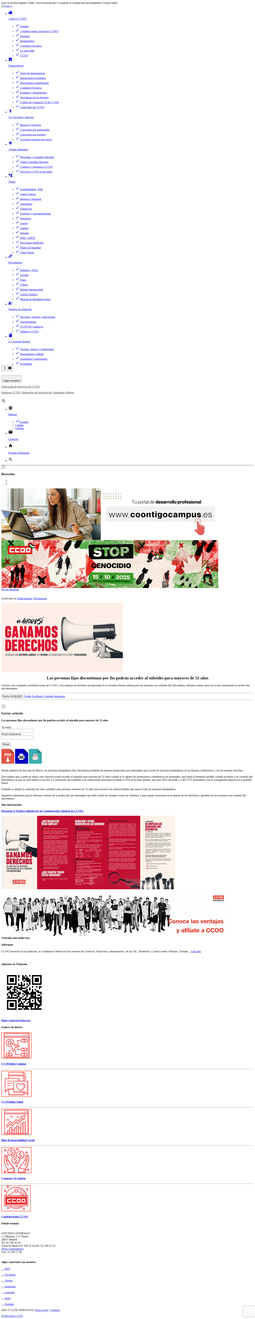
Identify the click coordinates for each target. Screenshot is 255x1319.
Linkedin (48, 696)
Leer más (196, 951)
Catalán (19, 425)
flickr (7, 1298)
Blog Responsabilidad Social (18, 1140)
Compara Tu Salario (13, 1178)
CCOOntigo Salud (12, 1101)
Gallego (19, 428)
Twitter (27, 696)
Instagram (59, 696)
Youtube (9, 1304)
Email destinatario (11, 734)
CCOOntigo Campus (13, 1063)
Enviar (6, 744)
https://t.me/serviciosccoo (15, 1020)
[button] (5, 589)
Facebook (37, 696)
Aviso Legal (41, 1310)
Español (21, 422)
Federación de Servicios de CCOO (20, 386)
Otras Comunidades (12, 1248)
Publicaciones (24, 598)
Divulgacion (40, 598)
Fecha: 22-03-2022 (12, 696)
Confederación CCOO (14, 1216)
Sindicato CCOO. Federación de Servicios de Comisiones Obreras (37, 392)
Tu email (6, 727)
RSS (7, 1268)
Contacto (55, 1310)
